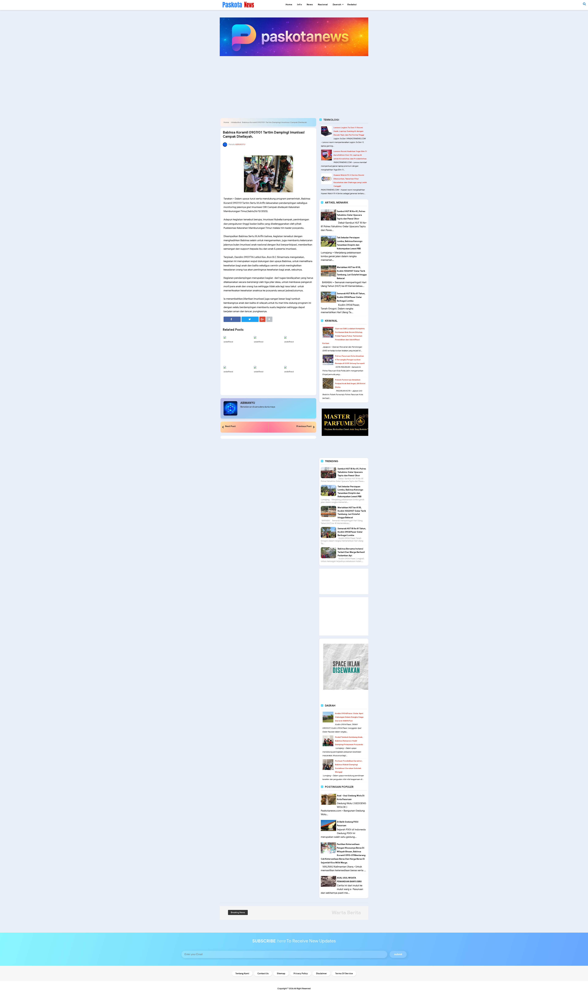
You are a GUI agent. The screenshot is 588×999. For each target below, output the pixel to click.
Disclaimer (321, 973)
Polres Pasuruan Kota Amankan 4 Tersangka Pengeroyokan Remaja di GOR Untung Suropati (350, 359)
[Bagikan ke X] (250, 319)
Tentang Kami (242, 973)
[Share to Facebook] (232, 319)
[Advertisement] (294, 82)
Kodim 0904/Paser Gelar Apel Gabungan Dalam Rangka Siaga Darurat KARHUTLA (349, 717)
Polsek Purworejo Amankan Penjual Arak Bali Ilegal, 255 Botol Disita (350, 383)
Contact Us (263, 973)
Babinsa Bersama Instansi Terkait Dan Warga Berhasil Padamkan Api (351, 552)
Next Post (230, 426)
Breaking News (238, 912)
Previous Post (304, 426)
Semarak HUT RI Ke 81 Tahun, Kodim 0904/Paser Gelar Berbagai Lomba (351, 297)
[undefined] (238, 337)
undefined (228, 342)
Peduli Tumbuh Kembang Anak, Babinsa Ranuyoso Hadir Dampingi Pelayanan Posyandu (349, 741)
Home (226, 122)
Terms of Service (344, 973)
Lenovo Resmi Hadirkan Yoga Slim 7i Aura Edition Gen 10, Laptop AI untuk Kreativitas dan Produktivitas (350, 155)
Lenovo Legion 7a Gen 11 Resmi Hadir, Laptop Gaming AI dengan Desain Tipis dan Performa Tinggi (349, 131)
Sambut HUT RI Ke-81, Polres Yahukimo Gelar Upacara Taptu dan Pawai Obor (351, 215)
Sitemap (281, 973)
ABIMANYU (247, 403)
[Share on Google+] (262, 319)
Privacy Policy (301, 973)
